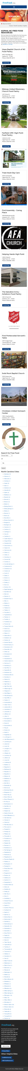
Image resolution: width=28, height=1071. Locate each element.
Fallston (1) (7, 610)
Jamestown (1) (8, 709)
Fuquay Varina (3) (8, 626)
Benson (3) (7, 501)
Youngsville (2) (8, 1016)
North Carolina (18, 25)
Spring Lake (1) (8, 919)
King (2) (6, 727)
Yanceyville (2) (7, 1013)
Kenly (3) (6, 723)
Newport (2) (7, 811)
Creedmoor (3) (8, 568)
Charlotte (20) (7, 543)
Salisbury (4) (7, 877)
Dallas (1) (6, 575)
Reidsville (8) (7, 852)
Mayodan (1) (7, 771)
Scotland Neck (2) (8, 884)
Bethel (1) (6, 504)
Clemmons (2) (7, 550)
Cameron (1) (7, 527)
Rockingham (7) (8, 864)
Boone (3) (6, 515)
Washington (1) (8, 972)
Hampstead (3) (8, 658)
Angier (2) (6, 483)
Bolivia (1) (6, 511)
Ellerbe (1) (6, 603)
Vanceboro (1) (7, 956)
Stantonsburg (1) (8, 924)
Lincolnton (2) (7, 755)
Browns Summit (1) (9, 520)
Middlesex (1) (7, 778)
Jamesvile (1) (7, 711)
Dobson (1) (7, 580)
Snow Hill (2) (7, 903)
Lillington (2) (7, 753)
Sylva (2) (6, 940)
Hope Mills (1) (7, 697)
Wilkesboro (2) (7, 988)
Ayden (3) (6, 492)
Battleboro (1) (7, 495)
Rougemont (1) (8, 873)
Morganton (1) (7, 792)
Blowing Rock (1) (8, 506)
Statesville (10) (8, 926)
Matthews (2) (7, 769)
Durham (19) (7, 587)
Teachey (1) (7, 947)
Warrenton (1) (7, 967)
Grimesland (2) (8, 654)
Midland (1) (7, 781)
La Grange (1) (7, 737)
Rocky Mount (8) (8, 868)
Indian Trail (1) (7, 704)
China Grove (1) (8, 545)
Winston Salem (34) (9, 1004)
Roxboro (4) (7, 875)
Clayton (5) (7, 548)
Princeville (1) (7, 836)
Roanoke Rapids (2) (9, 859)
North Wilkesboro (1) (9, 815)
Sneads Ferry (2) (8, 900)
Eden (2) (6, 594)
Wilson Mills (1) (8, 1000)
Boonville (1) (7, 518)
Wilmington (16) (8, 995)
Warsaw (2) (7, 970)
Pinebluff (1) (7, 829)
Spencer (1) (7, 914)
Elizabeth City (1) (8, 598)
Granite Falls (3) (8, 642)
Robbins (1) (7, 861)
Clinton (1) (6, 552)
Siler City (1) (7, 894)
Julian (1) (6, 716)
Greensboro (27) (8, 647)
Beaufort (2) (7, 497)
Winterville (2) (7, 1009)
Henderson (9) (7, 672)
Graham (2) (7, 640)
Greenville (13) (8, 649)
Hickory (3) (7, 679)
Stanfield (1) (7, 921)
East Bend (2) (7, 591)
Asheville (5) (7, 490)
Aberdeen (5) (7, 474)
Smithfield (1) (7, 898)
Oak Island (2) (7, 817)
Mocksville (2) (7, 785)
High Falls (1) (7, 684)
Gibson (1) (6, 633)
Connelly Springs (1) (9, 564)
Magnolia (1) (7, 767)
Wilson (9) (6, 997)
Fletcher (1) (7, 617)
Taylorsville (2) (7, 944)
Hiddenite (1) (7, 681)
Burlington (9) (7, 525)
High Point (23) (8, 686)
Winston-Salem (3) (8, 1007)
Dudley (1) (6, 582)
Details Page (6, 62)
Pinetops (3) (7, 831)
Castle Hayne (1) (8, 538)
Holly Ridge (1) (8, 693)
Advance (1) (7, 476)
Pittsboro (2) (7, 834)
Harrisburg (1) (7, 665)
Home (10, 25)
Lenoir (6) (6, 746)
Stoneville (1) (7, 930)
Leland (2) (6, 744)
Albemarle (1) (7, 478)
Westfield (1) (7, 981)
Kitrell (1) (6, 732)
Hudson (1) (7, 700)
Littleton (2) (7, 757)
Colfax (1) (6, 554)
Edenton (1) (7, 596)
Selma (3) (6, 887)
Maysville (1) (7, 774)
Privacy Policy (5, 1051)
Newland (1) (7, 808)
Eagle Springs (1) (8, 589)
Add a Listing (6, 1046)
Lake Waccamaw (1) (9, 739)
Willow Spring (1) (8, 990)
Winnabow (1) (7, 1002)
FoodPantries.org (6, 1057)
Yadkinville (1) (7, 1011)
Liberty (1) (6, 751)
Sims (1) (6, 896)
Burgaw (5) (7, 522)
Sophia (25, 25)
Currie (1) (6, 573)
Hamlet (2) (6, 656)
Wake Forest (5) (8, 960)
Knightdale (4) (7, 734)
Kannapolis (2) (7, 718)
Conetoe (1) (7, 561)
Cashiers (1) (7, 536)
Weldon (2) (7, 974)
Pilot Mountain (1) (8, 824)
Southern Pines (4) (9, 907)
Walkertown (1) (8, 963)
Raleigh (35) (7, 843)
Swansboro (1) (8, 937)
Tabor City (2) (7, 942)
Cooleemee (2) (8, 566)
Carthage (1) (7, 531)
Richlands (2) (7, 854)
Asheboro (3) (7, 488)
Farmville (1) (7, 612)
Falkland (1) (7, 608)
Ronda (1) (6, 870)
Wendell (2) (7, 977)
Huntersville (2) (8, 702)
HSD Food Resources (7, 1060)
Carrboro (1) (7, 529)
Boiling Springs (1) (8, 508)
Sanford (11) (7, 880)
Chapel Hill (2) (7, 541)
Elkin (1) (6, 601)
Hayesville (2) (7, 670)
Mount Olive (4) (8, 797)
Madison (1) (7, 764)
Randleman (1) (8, 847)
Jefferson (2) (7, 714)
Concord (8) (7, 559)
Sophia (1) (6, 905)
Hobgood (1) (7, 691)
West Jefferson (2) (8, 979)
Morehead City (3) (8, 790)
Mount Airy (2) (7, 794)
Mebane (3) (7, 776)
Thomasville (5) (8, 949)
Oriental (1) (7, 820)
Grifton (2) (6, 651)
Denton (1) (7, 578)
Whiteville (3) (7, 986)
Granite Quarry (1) (8, 644)
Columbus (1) (7, 557)
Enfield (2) (6, 605)
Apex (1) (6, 485)
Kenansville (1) (8, 721)
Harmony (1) (7, 663)
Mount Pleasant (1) (9, 799)
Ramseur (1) (7, 845)
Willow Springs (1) (8, 993)
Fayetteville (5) (8, 614)
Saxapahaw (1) (8, 882)
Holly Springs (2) (8, 695)
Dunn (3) (6, 584)
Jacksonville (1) (8, 707)
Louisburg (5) (7, 762)
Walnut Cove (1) (8, 965)
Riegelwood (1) (8, 857)
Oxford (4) (6, 822)
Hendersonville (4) (8, 674)
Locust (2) (6, 760)
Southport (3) (7, 910)
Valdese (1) (7, 954)
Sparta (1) (6, 912)
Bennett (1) (7, 499)
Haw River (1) (7, 668)
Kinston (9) (7, 730)
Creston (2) (7, 571)
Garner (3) (6, 628)
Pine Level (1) (7, 827)
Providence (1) (8, 838)
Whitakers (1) (7, 984)
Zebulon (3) (7, 1018)
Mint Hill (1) (7, 783)
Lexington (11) (7, 748)
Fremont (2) (7, 624)
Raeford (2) (7, 841)
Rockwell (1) (7, 866)
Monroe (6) (7, 787)
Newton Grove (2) (8, 813)
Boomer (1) (7, 513)
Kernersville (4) (8, 725)
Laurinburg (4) (7, 741)
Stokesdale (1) (7, 928)
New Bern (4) (7, 806)
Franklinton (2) (8, 621)
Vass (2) (6, 958)
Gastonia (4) (7, 631)
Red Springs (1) (8, 850)
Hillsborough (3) (8, 688)
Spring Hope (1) (8, 917)
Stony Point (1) (8, 933)
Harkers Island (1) (8, 661)
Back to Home (7, 23)
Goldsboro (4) (7, 638)
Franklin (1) (7, 619)
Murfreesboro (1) (8, 804)
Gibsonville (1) (7, 635)
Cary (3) (6, 534)
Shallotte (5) (7, 889)
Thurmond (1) (7, 951)
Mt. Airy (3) (7, 801)
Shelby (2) (6, 891)
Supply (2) (6, 935)
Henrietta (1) (7, 677)
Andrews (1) (7, 481)
